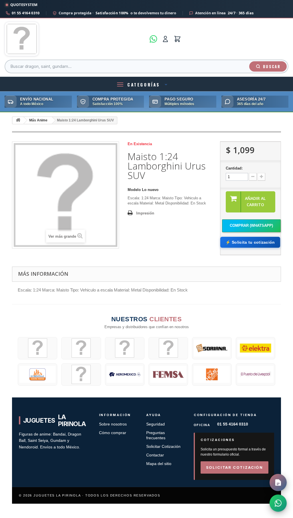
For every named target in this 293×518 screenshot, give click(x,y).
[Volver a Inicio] (18, 120)
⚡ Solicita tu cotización (250, 242)
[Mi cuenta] (165, 39)
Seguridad (155, 424)
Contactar (155, 455)
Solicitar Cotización (163, 446)
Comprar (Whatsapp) (251, 225)
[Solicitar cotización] (278, 482)
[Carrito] (177, 39)
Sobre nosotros (113, 424)
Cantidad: (234, 168)
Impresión (145, 213)
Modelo (134, 190)
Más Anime (38, 120)
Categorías (143, 84)
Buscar (271, 66)
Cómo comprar (112, 433)
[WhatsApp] (153, 39)
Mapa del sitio (158, 464)
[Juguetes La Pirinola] (75, 39)
